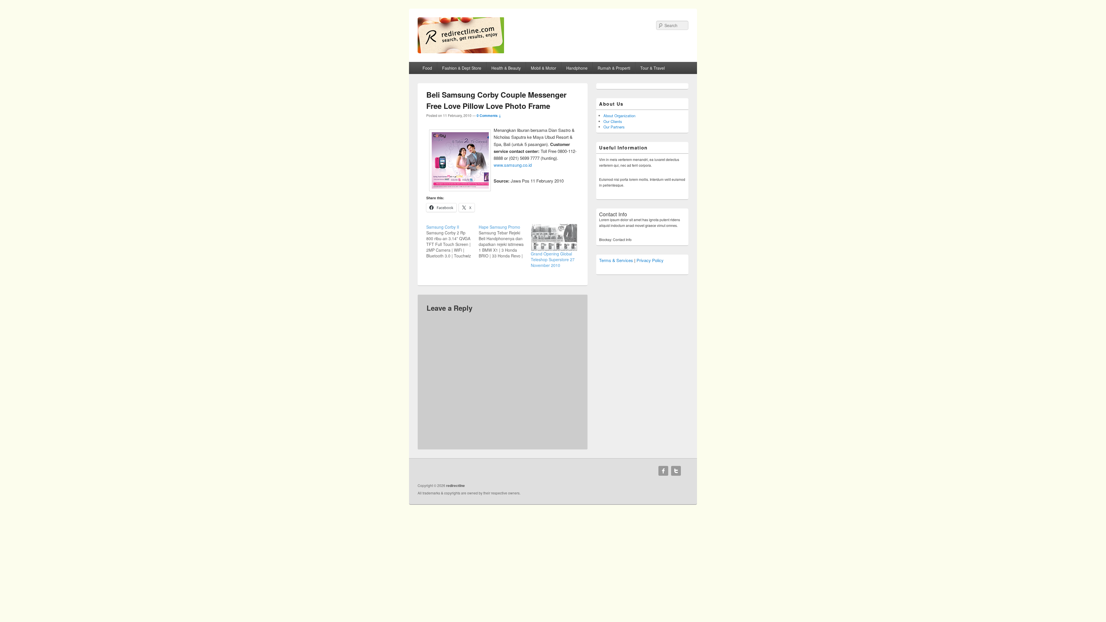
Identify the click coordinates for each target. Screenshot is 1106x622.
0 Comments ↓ (489, 115)
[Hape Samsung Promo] (505, 241)
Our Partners (614, 127)
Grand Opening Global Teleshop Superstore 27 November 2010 (553, 259)
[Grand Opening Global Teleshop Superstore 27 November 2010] (554, 237)
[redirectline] (461, 51)
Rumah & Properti (614, 68)
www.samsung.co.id (513, 165)
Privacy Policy (650, 260)
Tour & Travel (652, 68)
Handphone (577, 68)
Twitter (676, 471)
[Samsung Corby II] (452, 241)
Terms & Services (616, 260)
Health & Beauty (506, 68)
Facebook (663, 471)
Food (427, 68)
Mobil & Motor (543, 68)
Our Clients (612, 121)
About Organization (619, 115)
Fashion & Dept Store (461, 68)
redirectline (455, 485)
